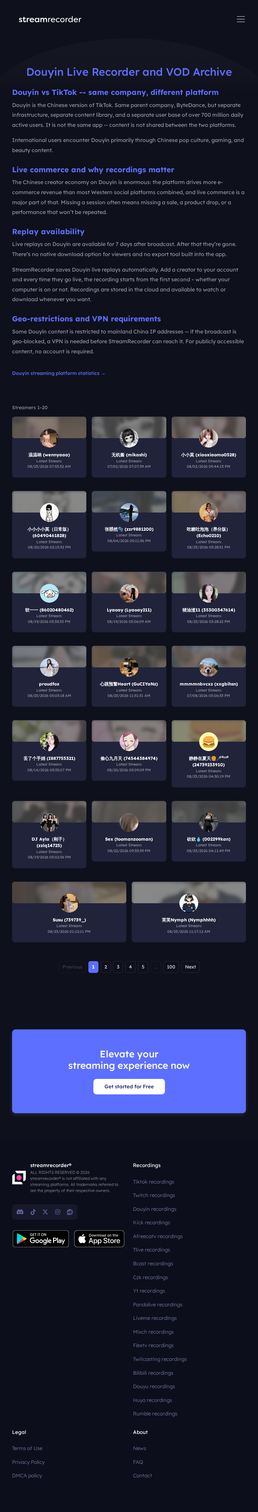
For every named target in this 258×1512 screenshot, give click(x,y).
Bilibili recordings (153, 1373)
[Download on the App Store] (99, 1238)
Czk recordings (150, 1277)
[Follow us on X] (45, 1212)
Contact (142, 1475)
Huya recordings (152, 1400)
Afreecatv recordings (158, 1236)
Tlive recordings (151, 1249)
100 (171, 967)
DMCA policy (27, 1475)
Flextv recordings (153, 1345)
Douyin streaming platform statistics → (58, 373)
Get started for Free (129, 1086)
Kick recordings (151, 1222)
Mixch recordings (153, 1332)
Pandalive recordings (157, 1304)
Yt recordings (149, 1291)
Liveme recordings (155, 1318)
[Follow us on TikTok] (33, 1212)
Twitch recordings (154, 1195)
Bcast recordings (153, 1263)
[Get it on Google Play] (41, 1238)
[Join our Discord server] (20, 1212)
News (139, 1448)
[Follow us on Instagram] (57, 1212)
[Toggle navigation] (241, 19)
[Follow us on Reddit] (70, 1212)
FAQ (138, 1462)
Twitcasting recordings (160, 1359)
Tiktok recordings (153, 1182)
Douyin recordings (154, 1209)
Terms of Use (27, 1448)
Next (190, 967)
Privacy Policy (28, 1462)
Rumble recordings (155, 1413)
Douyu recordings (154, 1386)
